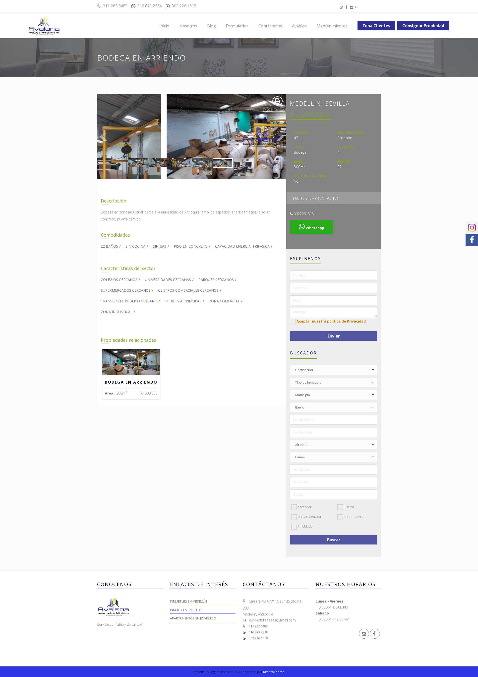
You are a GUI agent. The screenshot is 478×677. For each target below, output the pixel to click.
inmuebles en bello (186, 610)
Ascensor (304, 507)
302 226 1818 (258, 638)
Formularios (237, 26)
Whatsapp (314, 227)
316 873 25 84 (258, 632)
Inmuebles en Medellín (188, 601)
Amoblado (305, 526)
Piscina (348, 507)
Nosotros (188, 26)
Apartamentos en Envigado (193, 618)
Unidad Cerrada (309, 516)
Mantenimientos (332, 26)
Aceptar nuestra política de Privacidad (331, 321)
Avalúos (299, 26)
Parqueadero (353, 516)
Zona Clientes (376, 25)
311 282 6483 (258, 626)
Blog (211, 26)
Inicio (164, 26)
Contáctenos (270, 26)
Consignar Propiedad (423, 25)
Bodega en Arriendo (131, 382)
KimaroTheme (273, 672)
